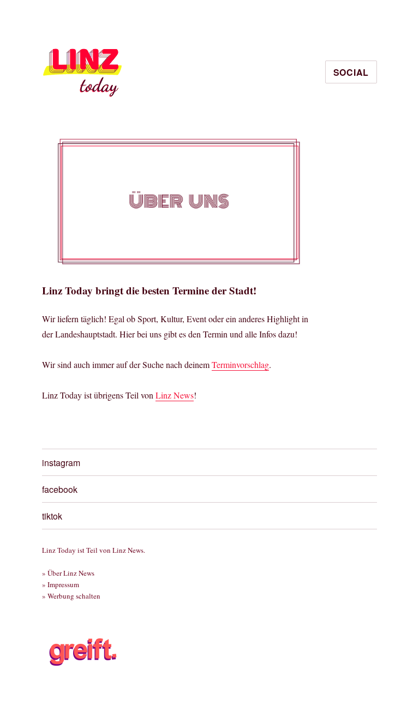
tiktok (52, 516)
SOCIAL (351, 72)
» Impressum (60, 584)
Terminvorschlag (240, 364)
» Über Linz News (68, 573)
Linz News (174, 395)
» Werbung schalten (71, 596)
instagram (61, 462)
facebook (59, 489)
